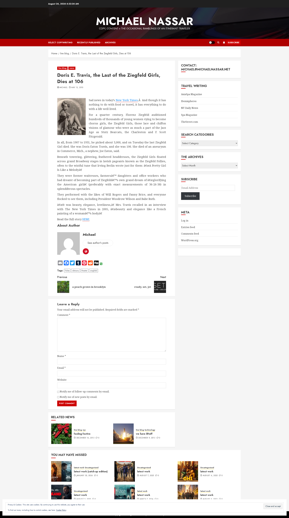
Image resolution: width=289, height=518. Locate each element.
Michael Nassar (144, 21)
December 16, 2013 (85, 438)
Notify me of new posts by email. (78, 397)
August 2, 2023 (210, 499)
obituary (75, 270)
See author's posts (97, 243)
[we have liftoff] (123, 433)
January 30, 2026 (84, 475)
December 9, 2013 (146, 438)
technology (150, 430)
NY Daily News (189, 108)
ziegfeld (93, 270)
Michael (64, 87)
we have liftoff (144, 434)
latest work (79, 467)
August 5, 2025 (83, 499)
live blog (62, 68)
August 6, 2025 (210, 475)
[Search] (218, 42)
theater (84, 270)
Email (61, 368)
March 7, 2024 (146, 499)
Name (61, 356)
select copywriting (60, 42)
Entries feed (188, 227)
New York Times (127, 100)
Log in (184, 220)
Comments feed (190, 233)
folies (67, 270)
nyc (84, 430)
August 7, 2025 (147, 475)
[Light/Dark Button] (212, 42)
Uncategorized (91, 467)
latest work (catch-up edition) (91, 471)
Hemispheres (188, 101)
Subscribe (233, 42)
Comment (63, 315)
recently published (88, 42)
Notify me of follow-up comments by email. (84, 391)
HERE (85, 219)
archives (110, 42)
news (72, 68)
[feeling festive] (61, 433)
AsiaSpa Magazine (191, 94)
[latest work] (124, 471)
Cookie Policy (61, 510)
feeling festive (82, 434)
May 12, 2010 (77, 87)
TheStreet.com (189, 121)
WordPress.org (189, 240)
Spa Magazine (189, 115)
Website (62, 379)
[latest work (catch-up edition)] (61, 471)
